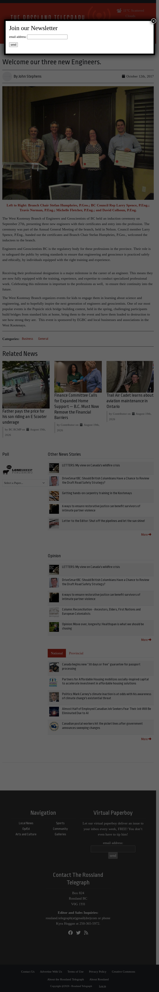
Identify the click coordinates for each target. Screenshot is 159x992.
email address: (17, 36)
